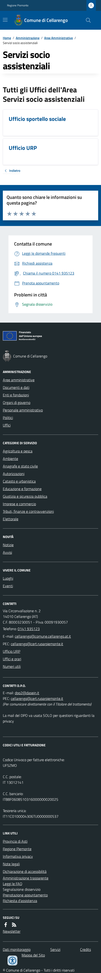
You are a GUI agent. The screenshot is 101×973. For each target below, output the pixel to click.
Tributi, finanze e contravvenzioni (28, 511)
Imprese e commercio (19, 504)
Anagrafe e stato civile (20, 466)
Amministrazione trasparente (25, 878)
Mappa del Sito (33, 955)
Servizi (55, 949)
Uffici (7, 425)
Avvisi (7, 552)
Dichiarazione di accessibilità (25, 871)
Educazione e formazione (22, 489)
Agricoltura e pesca (17, 451)
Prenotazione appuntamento (25, 895)
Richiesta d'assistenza (20, 900)
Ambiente (10, 458)
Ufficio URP (11, 651)
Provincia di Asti (15, 841)
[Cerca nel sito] (86, 20)
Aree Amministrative (58, 37)
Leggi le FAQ (12, 884)
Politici (8, 417)
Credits (85, 949)
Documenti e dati (16, 387)
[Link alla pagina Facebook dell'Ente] (5, 925)
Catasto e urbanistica (19, 481)
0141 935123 (29, 629)
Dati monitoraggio (17, 949)
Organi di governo (16, 402)
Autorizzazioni (13, 473)
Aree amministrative (19, 380)
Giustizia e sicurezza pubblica (25, 496)
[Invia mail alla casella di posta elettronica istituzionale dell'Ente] (43, 636)
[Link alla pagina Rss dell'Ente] (14, 925)
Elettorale (10, 519)
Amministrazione (27, 37)
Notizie (8, 545)
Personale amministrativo (23, 410)
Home (7, 37)
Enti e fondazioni (16, 395)
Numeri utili (12, 666)
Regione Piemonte (17, 5)
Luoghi (8, 578)
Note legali (11, 864)
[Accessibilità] (12, 960)
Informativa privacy (18, 856)
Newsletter (11, 931)
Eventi (8, 586)
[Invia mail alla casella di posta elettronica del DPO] (27, 693)
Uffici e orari (12, 659)
